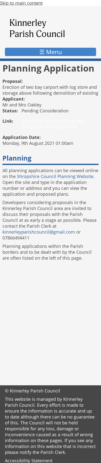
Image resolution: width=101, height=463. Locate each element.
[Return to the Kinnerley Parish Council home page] (50, 28)
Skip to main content (21, 3)
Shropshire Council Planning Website (55, 176)
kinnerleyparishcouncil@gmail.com (38, 232)
